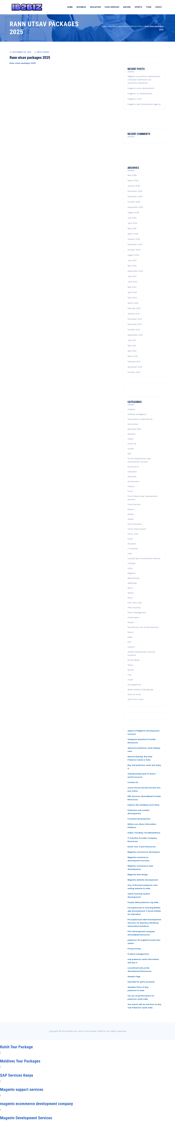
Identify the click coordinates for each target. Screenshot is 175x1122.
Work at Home (134, 694)
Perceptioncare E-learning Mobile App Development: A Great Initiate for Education (144, 911)
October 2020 (134, 372)
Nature (127, 7)
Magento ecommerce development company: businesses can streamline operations (144, 79)
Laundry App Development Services (144, 558)
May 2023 (132, 287)
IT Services (133, 548)
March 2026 (133, 180)
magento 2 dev (135, 99)
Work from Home (136, 699)
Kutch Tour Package (16, 1046)
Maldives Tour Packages (20, 1061)
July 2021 (132, 340)
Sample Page (134, 976)
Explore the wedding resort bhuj (143, 805)
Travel (130, 680)
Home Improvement (137, 529)
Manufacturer (134, 578)
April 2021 (132, 351)
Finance (131, 486)
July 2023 (132, 276)
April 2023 (132, 292)
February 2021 (134, 361)
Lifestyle (131, 563)
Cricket (131, 449)
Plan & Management (137, 612)
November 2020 (135, 367)
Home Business (135, 524)
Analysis (131, 409)
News (130, 598)
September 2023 (135, 271)
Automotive (133, 424)
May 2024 (132, 266)
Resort (131, 632)
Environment (133, 481)
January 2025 (134, 239)
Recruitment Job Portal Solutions (143, 627)
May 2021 (132, 345)
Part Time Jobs (135, 603)
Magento (132, 573)
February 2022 (134, 308)
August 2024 (133, 255)
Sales (130, 637)
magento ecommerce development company (36, 1103)
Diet (129, 453)
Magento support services (21, 1089)
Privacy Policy (134, 949)
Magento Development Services (26, 1117)
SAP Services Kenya (16, 1075)
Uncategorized (134, 684)
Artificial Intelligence (137, 414)
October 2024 (134, 250)
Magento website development (143, 880)
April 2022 (132, 298)
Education (95, 7)
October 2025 (134, 202)
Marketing (132, 583)
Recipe (131, 622)
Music (130, 588)
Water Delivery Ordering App (140, 689)
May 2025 (132, 228)
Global (131, 514)
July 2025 (132, 218)
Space (130, 665)
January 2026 (134, 186)
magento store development (141, 88)
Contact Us (133, 782)
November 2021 (135, 324)
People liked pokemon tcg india (143, 902)
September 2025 (135, 207)
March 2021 (133, 356)
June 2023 (132, 282)
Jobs (130, 553)
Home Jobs (133, 534)
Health (131, 519)
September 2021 (135, 335)
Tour (148, 7)
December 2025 (135, 191)
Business (81, 7)
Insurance (132, 544)
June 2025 (132, 223)
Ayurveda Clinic (134, 429)
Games (131, 509)
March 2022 (133, 303)
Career (130, 439)
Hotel (130, 539)
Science (131, 647)
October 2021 (134, 329)
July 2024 (132, 260)
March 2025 (133, 234)
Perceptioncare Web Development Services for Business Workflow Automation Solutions (144, 922)
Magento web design (138, 874)
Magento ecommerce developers (144, 852)
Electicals (132, 476)
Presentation (133, 617)
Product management (138, 954)
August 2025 (133, 212)
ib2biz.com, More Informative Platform (86, 1031)
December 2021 (135, 319)
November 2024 (135, 244)
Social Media (133, 660)
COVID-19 (132, 444)
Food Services (112, 7)
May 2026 (132, 175)
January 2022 (134, 314)
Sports (138, 7)
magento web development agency (144, 104)
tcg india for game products (141, 982)
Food (130, 491)
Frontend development (139, 819)
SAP (129, 642)
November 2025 (135, 196)
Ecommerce (133, 467)
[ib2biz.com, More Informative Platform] (27, 7)
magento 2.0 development (140, 93)
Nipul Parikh (43, 52)
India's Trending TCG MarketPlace (144, 833)
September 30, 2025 (21, 52)
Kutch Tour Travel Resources (142, 847)
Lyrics (158, 7)
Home (70, 7)
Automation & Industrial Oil (140, 419)
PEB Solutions (134, 607)
